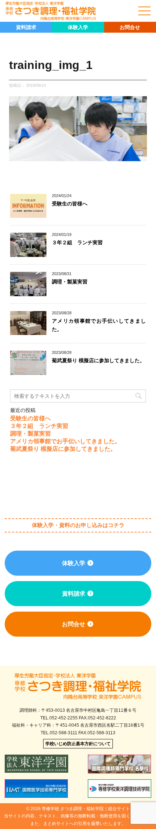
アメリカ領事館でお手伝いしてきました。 (65, 441)
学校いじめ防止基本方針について (78, 743)
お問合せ (130, 27)
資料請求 (26, 27)
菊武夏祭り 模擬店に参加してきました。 (98, 360)
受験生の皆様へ (69, 204)
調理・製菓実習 (69, 282)
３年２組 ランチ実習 (77, 242)
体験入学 (78, 27)
